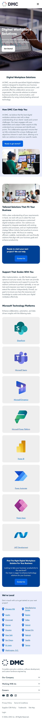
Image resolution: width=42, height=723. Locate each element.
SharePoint (21, 340)
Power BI (21, 458)
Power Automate (21, 488)
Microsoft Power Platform (21, 429)
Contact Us (21, 258)
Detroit (27, 625)
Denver (8, 625)
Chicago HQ (10, 609)
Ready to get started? (13, 143)
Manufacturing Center (30, 608)
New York (8, 635)
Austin (7, 615)
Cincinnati (9, 620)
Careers (5, 690)
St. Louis (8, 645)
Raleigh (28, 635)
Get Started (8, 48)
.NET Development (21, 547)
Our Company (8, 677)
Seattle (27, 640)
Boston (27, 615)
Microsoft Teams (21, 370)
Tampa (27, 645)
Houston (8, 630)
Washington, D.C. (12, 650)
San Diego (9, 640)
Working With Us (9, 683)
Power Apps (21, 518)
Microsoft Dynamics (21, 399)
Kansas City (29, 630)
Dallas (27, 620)
